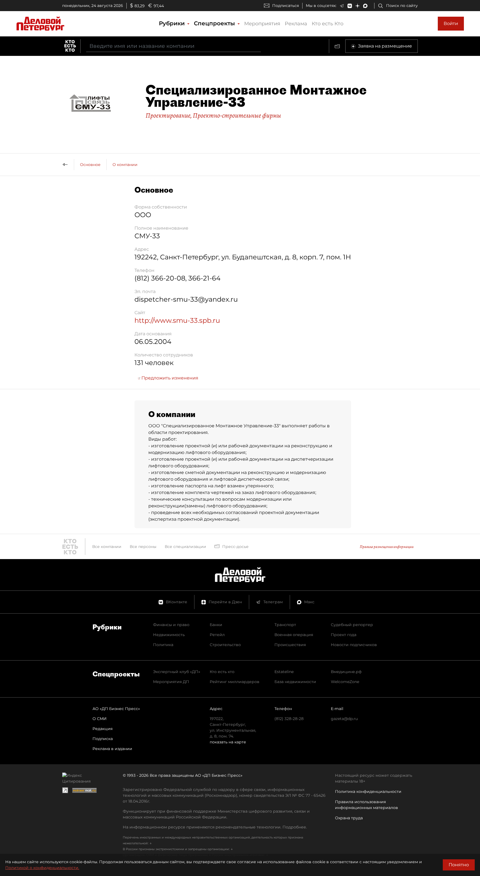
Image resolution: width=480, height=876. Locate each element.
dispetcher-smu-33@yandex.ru (186, 299)
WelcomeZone (345, 681)
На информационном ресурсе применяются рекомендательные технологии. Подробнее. (215, 827)
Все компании (106, 546)
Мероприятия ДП (171, 681)
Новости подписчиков (354, 644)
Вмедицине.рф (346, 671)
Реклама (296, 24)
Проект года (343, 634)
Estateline (284, 671)
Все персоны (143, 546)
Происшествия (290, 644)
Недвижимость (169, 634)
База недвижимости (295, 681)
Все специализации (185, 546)
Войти (451, 23)
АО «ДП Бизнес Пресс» (116, 708)
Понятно (459, 864)
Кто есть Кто (327, 24)
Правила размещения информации (387, 546)
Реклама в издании (112, 748)
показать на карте (228, 742)
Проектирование (168, 115)
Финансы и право (171, 624)
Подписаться (285, 5)
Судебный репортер (352, 624)
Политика (163, 644)
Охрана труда (349, 817)
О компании (125, 164)
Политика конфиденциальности (368, 791)
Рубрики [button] (172, 23)
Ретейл (217, 634)
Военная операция (293, 634)
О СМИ (99, 718)
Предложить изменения (169, 378)
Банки (216, 624)
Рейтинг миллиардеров (234, 681)
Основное (90, 164)
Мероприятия (262, 24)
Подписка (102, 738)
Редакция (102, 728)
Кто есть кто (222, 671)
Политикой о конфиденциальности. (42, 867)
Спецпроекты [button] (215, 23)
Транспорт (285, 624)
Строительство (225, 644)
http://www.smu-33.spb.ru (177, 320)
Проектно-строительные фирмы (237, 115)
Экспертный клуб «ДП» (176, 671)
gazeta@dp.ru (344, 718)
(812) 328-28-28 (289, 718)
